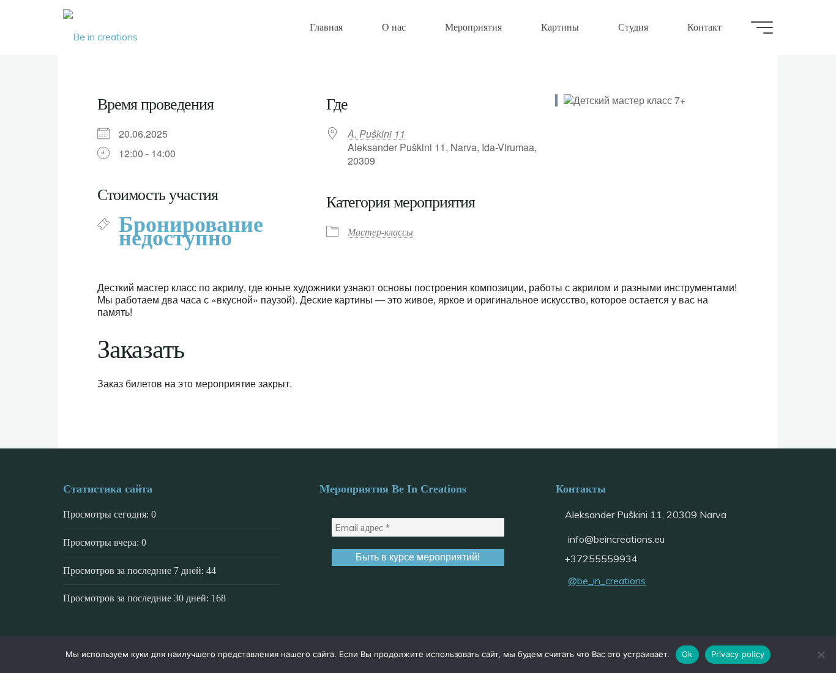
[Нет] (821, 655)
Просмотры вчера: (102, 542)
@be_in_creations (607, 580)
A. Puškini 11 (376, 134)
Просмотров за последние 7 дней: (134, 570)
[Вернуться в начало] (788, 625)
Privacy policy (738, 654)
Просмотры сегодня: (107, 514)
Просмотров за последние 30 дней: (137, 598)
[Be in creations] (100, 27)
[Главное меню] (762, 27)
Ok (687, 654)
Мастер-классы (380, 232)
